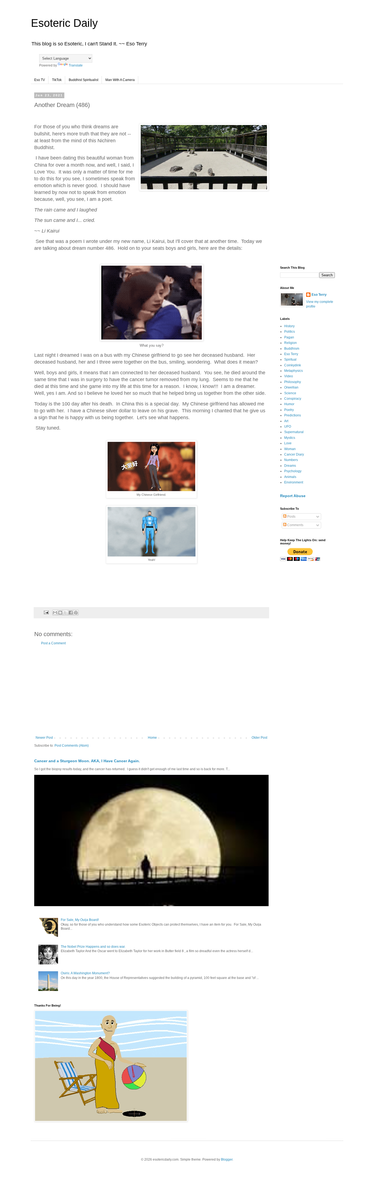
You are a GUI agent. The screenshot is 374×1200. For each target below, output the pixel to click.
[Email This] (55, 612)
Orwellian (291, 387)
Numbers (291, 460)
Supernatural (294, 432)
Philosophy (292, 382)
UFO (287, 426)
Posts (290, 516)
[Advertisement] (151, 690)
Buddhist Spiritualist (83, 80)
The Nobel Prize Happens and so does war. (93, 947)
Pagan (289, 337)
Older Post (259, 738)
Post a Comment (53, 643)
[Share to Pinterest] (76, 612)
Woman (290, 449)
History (289, 326)
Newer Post (44, 738)
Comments (294, 525)
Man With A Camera (120, 80)
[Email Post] (46, 612)
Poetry (289, 410)
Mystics (289, 438)
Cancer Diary (294, 454)
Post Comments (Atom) (71, 745)
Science (290, 393)
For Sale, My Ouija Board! (80, 920)
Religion (290, 343)
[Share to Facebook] (70, 612)
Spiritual (290, 359)
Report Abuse (293, 496)
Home (152, 738)
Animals (290, 477)
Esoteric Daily (64, 23)
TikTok (57, 80)
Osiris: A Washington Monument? (85, 973)
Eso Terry (319, 295)
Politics (289, 332)
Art (286, 421)
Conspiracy (292, 399)
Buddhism (291, 348)
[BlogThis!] (60, 612)
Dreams (290, 466)
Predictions (292, 415)
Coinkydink (292, 365)
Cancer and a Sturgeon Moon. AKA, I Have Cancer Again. (87, 761)
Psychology (292, 471)
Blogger (226, 1159)
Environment (293, 482)
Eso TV (39, 80)
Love (288, 443)
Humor (289, 404)
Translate (76, 65)
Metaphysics (293, 371)
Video (288, 376)
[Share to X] (65, 612)
